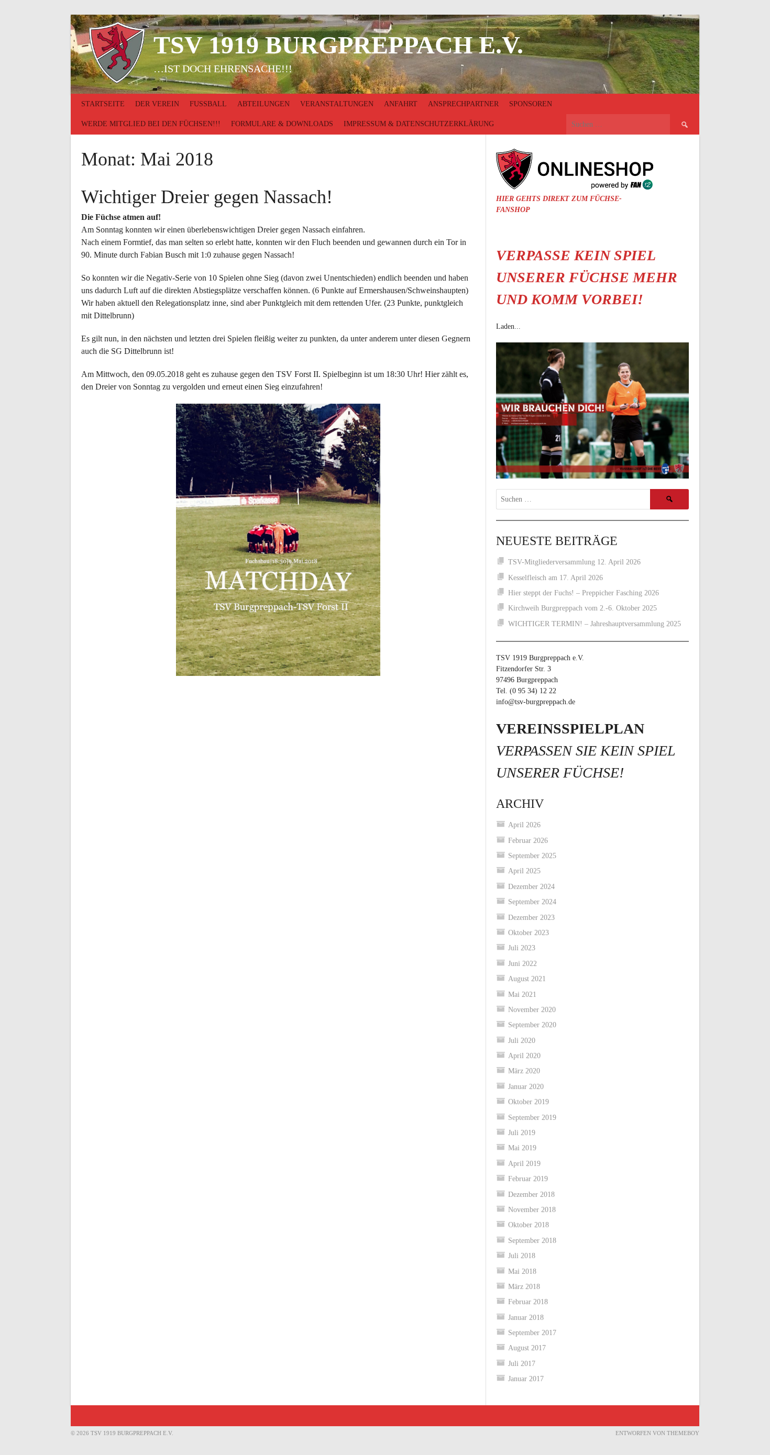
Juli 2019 (521, 1133)
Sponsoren (530, 104)
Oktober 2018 (528, 1225)
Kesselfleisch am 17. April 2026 (555, 578)
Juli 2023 (521, 948)
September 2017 (532, 1333)
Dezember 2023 (531, 917)
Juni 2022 (522, 964)
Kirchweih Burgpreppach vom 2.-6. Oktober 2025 (582, 608)
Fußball (208, 104)
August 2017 (527, 1348)
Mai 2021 (522, 994)
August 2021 (527, 979)
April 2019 (524, 1164)
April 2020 (524, 1056)
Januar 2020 (526, 1087)
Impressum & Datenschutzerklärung (419, 124)
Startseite (103, 104)
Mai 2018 (522, 1271)
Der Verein (157, 104)
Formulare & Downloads (282, 124)
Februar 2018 (528, 1302)
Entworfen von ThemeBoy (657, 1433)
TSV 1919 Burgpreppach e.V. (338, 45)
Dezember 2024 (531, 887)
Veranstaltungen (336, 104)
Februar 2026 (528, 841)
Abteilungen (263, 104)
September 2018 (532, 1241)
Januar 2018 (526, 1317)
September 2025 (532, 856)
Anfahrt (400, 104)
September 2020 (532, 1025)
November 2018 (532, 1210)
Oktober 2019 (528, 1102)
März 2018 (524, 1287)
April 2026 (524, 825)
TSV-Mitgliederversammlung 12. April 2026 (574, 562)
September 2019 (532, 1117)
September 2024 (532, 902)
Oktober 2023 (528, 933)
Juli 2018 (521, 1256)
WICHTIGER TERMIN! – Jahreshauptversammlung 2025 (594, 624)
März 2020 (524, 1071)
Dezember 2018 (531, 1194)
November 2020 (532, 1010)
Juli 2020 (521, 1041)
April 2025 (524, 871)
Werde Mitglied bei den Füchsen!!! (151, 124)
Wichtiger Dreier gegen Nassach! (207, 196)
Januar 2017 (526, 1379)
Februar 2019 (528, 1179)
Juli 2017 (521, 1364)
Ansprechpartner (463, 104)
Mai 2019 (522, 1148)
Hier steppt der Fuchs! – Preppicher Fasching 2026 (583, 593)
